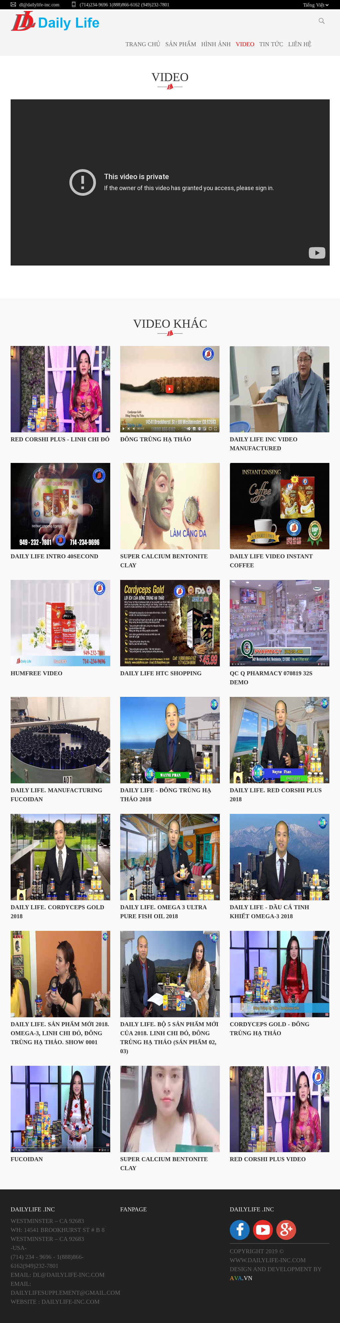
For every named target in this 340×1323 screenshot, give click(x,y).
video (170, 77)
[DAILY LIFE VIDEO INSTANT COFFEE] (279, 506)
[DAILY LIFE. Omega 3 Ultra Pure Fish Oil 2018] (170, 857)
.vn (241, 1278)
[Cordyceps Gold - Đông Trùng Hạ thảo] (279, 974)
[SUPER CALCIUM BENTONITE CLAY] (170, 1109)
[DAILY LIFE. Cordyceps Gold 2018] (60, 857)
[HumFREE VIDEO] (60, 623)
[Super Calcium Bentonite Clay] (170, 506)
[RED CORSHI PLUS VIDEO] (279, 1109)
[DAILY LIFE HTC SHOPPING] (170, 623)
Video (245, 44)
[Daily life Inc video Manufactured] (279, 389)
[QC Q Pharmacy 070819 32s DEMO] (279, 623)
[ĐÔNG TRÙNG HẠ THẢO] (170, 389)
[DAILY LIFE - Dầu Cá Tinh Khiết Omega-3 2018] (279, 857)
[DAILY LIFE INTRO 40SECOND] (60, 506)
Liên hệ (299, 44)
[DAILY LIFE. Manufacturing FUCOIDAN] (60, 740)
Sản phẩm (180, 44)
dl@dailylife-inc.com (39, 4)
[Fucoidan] (60, 1109)
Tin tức (271, 44)
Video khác (170, 323)
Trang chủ (143, 44)
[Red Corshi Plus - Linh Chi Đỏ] (60, 389)
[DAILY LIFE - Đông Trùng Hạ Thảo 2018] (170, 740)
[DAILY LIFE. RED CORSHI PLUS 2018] (279, 740)
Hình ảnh (216, 44)
